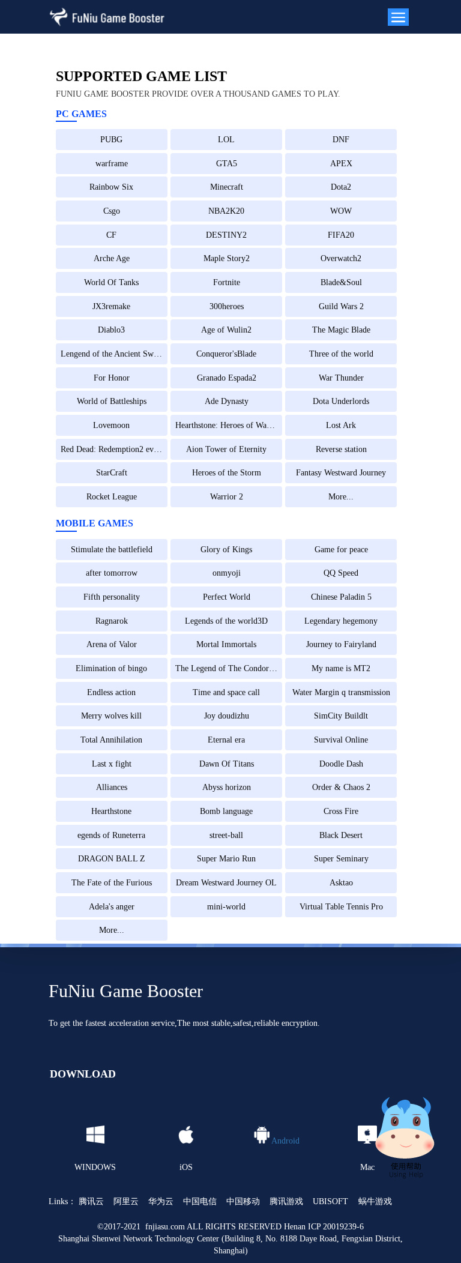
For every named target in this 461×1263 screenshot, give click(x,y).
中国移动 (243, 1201)
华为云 (160, 1201)
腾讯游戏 (286, 1201)
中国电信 (200, 1201)
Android (285, 1140)
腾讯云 (91, 1201)
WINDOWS (95, 1167)
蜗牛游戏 (375, 1201)
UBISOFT (330, 1201)
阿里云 (126, 1201)
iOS (186, 1167)
